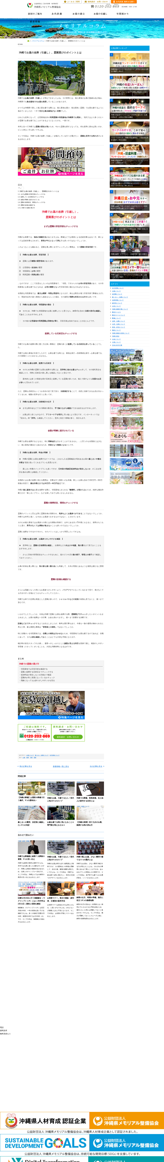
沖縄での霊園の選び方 (28, 207)
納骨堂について (117, 303)
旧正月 (27, 886)
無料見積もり (5, 1034)
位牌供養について (118, 300)
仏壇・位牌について (118, 324)
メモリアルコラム (38, 41)
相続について (116, 330)
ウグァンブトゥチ (23, 882)
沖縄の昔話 (115, 336)
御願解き (29, 884)
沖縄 (31, 757)
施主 (78, 882)
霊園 (35, 757)
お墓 (24, 757)
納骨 (23, 841)
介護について (116, 342)
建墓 (62, 841)
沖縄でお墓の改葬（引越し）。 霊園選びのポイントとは (39, 191)
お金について (116, 339)
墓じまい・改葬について (41, 755)
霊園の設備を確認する (28, 205)
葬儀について (22, 782)
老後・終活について (24, 808)
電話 (2, 1027)
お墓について (30, 755)
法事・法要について (83, 806)
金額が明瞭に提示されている (30, 199)
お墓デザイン (56, 841)
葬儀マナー (60, 882)
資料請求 (3, 1030)
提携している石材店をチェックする (32, 197)
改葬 (27, 757)
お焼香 (50, 882)
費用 (90, 841)
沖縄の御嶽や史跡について (120, 333)
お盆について (116, 306)
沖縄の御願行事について (120, 309)
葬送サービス (36, 808)
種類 (86, 841)
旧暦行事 (21, 886)
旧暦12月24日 (37, 884)
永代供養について (54, 755)
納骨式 (87, 882)
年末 (19, 884)
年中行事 (40, 882)
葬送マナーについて (92, 782)
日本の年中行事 (117, 345)
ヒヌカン (33, 882)
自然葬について (117, 294)
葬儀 (27, 841)
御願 (23, 884)
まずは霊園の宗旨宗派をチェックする (33, 194)
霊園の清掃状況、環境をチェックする (33, 202)
